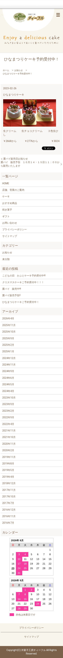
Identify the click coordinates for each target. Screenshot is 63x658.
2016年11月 (9, 516)
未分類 (6, 259)
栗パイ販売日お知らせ (15, 158)
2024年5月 (8, 384)
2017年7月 (8, 503)
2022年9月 (8, 417)
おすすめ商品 (9, 203)
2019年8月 (8, 463)
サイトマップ (9, 236)
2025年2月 (8, 344)
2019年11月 (9, 457)
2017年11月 (9, 490)
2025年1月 (8, 351)
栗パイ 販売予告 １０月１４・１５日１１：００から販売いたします (30, 164)
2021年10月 (9, 437)
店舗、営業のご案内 (13, 189)
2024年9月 (8, 371)
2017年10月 (9, 496)
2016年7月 (8, 522)
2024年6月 (8, 377)
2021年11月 (9, 430)
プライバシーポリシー (14, 229)
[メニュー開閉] (58, 15)
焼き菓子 (7, 209)
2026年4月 (8, 318)
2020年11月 (9, 443)
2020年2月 (8, 450)
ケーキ (6, 196)
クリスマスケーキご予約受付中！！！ (23, 282)
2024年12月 (9, 358)
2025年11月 (9, 325)
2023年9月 (8, 404)
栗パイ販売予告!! (11, 295)
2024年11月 (9, 364)
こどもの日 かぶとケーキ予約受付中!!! (24, 275)
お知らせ (18, 70)
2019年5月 (8, 470)
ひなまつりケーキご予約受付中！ (20, 302)
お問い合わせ (9, 222)
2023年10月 (9, 397)
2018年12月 (9, 483)
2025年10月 (9, 331)
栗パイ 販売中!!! (11, 288)
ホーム (6, 70)
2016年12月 (9, 509)
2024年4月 (8, 391)
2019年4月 (8, 476)
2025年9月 (8, 338)
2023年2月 (8, 410)
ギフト (6, 216)
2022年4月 (8, 424)
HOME (5, 183)
